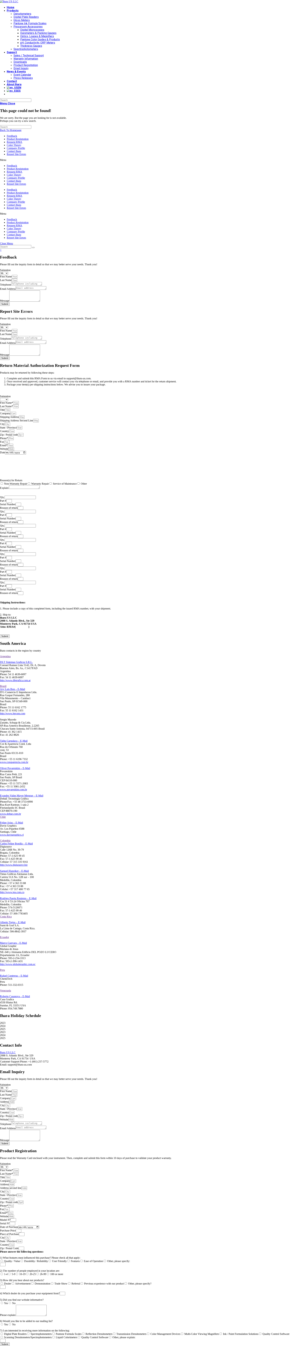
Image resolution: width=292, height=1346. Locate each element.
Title (2, 409)
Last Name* (6, 406)
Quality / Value (12, 1261)
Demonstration (42, 1283)
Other (84, 483)
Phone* (4, 438)
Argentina (5, 656)
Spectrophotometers (41, 1333)
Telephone (5, 284)
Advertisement (23, 1283)
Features (75, 1261)
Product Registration (18, 139)
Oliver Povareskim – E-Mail (15, 768)
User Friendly (59, 1261)
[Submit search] (33, 247)
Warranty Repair (40, 483)
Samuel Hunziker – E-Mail (14, 871)
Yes (6, 1303)
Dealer (7, 1283)
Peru (2, 970)
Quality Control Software (275, 1333)
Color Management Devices (165, 1333)
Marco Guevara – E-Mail (13, 942)
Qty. (2, 497)
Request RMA (14, 142)
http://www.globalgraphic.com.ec (17, 964)
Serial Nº (5, 1223)
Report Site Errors (16, 154)
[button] (146, 160)
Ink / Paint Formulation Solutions (240, 1333)
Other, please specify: (118, 1261)
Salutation (5, 270)
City (2, 424)
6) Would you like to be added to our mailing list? (26, 1321)
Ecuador (4, 937)
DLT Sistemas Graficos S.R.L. (16, 662)
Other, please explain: (123, 1337)
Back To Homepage (10, 130)
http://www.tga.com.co (12, 892)
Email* (4, 445)
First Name (6, 276)
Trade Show (60, 1283)
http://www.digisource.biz (14, 864)
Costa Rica (6, 916)
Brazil (3, 686)
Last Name (6, 280)
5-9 (13, 1274)
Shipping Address (9, 416)
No (14, 1303)
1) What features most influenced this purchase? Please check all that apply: (40, 1257)
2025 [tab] (2, 1028)
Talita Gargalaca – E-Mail (14, 740)
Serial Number (8, 504)
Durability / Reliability (36, 1261)
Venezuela (5, 990)
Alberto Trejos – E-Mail (13, 922)
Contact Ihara (14, 151)
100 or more (56, 1274)
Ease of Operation (93, 1261)
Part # (3, 500)
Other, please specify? (139, 1283)
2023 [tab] (2, 1022)
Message (4, 300)
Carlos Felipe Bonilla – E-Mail (16, 843)
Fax (2, 441)
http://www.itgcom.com (12, 713)
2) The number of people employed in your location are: (30, 1270)
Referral (75, 1283)
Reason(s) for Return (11, 480)
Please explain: (8, 1315)
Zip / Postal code (9, 434)
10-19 (22, 1274)
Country (4, 431)
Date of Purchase (9, 1227)
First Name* (6, 402)
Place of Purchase (9, 1234)
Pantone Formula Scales (68, 1333)
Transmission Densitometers (131, 1333)
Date (2, 452)
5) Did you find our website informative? (22, 1299)
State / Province (8, 427)
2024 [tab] (2, 1025)
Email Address (8, 288)
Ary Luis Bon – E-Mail (12, 689)
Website (4, 448)
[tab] (146, 656)
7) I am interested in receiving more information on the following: (35, 1330)
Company (5, 413)
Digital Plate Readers (15, 1333)
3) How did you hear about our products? (22, 1280)
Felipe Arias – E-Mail (11, 822)
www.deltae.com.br (10, 813)
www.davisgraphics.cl (12, 834)
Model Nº (5, 1219)
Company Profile (16, 148)
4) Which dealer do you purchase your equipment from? (30, 1293)
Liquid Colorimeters (66, 1337)
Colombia (5, 840)
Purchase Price (8, 1230)
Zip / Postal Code (9, 1248)
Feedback (12, 135)
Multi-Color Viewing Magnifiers (201, 1333)
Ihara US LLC (8, 1052)
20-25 (33, 1274)
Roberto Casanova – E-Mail (15, 996)
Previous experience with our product (104, 1283)
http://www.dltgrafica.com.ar (15, 680)
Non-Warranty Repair (15, 483)
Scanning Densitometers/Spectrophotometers (28, 1337)
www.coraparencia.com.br (14, 762)
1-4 (6, 1274)
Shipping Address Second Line (16, 420)
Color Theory (14, 145)
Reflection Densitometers (99, 1333)
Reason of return (9, 507)
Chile (3, 816)
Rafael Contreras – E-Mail (14, 975)
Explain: (4, 487)
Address (4, 1101)
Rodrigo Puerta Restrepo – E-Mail (18, 898)
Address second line (10, 1187)
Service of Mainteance (65, 483)
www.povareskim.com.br (13, 789)
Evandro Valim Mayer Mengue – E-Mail (21, 795)
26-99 (43, 1274)
